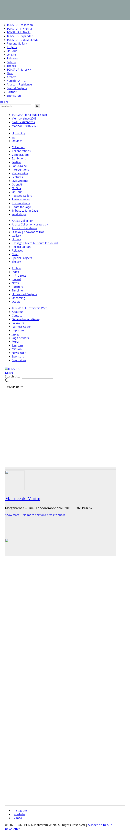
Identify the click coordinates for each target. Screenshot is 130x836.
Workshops (19, 214)
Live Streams (20, 181)
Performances (21, 199)
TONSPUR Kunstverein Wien (30, 308)
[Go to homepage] (12, 369)
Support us (19, 360)
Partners (17, 287)
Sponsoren (14, 95)
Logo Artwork (20, 338)
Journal (16, 279)
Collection (18, 147)
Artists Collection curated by (30, 224)
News (15, 283)
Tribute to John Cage (25, 210)
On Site (11, 55)
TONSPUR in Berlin (18, 32)
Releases (12, 58)
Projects (12, 47)
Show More (35, 515)
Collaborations (21, 151)
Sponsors (18, 356)
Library (16, 239)
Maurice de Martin (22, 498)
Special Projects (17, 88)
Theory (16, 262)
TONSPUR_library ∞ (19, 69)
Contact (17, 315)
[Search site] (7, 381)
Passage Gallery (17, 43)
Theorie (12, 66)
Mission (17, 349)
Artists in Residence (19, 84)
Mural (15, 341)
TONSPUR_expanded (20, 36)
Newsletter (19, 353)
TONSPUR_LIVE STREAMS (22, 40)
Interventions (20, 169)
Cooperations (20, 155)
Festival (16, 162)
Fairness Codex (21, 327)
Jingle (15, 334)
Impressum (19, 330)
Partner (12, 92)
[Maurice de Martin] (60, 511)
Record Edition (21, 247)
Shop (10, 73)
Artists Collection (23, 221)
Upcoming (18, 298)
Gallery (16, 235)
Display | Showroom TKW (28, 232)
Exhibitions (19, 158)
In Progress (19, 275)
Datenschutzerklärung (26, 319)
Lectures (17, 177)
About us (17, 312)
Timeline (17, 290)
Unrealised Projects (24, 294)
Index (15, 272)
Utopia (16, 301)
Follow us (18, 323)
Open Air (17, 184)
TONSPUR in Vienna (19, 28)
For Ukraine (19, 166)
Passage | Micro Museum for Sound (35, 243)
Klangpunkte (20, 173)
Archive (11, 77)
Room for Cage (21, 207)
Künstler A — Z (16, 81)
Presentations (21, 203)
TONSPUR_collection (20, 25)
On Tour (12, 51)
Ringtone (17, 345)
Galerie (11, 62)
